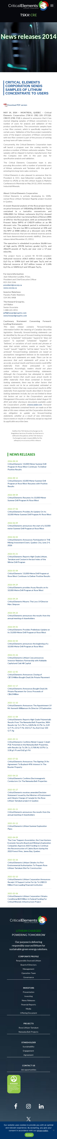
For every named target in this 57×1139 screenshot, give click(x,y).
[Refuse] (53, 1130)
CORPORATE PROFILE (28, 956)
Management (28, 969)
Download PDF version (17, 105)
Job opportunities (28, 1069)
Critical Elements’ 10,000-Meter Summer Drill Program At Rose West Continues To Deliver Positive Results (27, 467)
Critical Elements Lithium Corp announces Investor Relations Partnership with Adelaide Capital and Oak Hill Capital (27, 660)
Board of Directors (29, 965)
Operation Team (28, 973)
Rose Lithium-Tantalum (28, 1027)
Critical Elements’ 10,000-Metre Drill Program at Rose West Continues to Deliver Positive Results (29, 574)
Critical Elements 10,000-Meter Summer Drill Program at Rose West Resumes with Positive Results (27, 483)
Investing (28, 996)
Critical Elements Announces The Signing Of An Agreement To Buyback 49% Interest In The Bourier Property (28, 764)
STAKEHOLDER (28, 1042)
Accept (29, 1135)
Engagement (28, 1051)
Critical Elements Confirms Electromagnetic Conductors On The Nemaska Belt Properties (27, 779)
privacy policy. (42, 1130)
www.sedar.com (35, 404)
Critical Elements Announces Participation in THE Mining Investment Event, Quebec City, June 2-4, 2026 (29, 542)
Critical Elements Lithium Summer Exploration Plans (27, 827)
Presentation (28, 992)
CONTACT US (28, 1065)
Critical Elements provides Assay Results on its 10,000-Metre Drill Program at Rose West (28, 588)
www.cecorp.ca (10, 288)
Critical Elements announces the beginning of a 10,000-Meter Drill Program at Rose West (28, 645)
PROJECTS (28, 1023)
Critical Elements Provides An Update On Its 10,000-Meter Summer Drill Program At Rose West (29, 513)
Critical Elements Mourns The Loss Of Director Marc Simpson (28, 602)
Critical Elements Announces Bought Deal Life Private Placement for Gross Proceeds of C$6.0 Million (27, 691)
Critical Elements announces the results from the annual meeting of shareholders (29, 617)
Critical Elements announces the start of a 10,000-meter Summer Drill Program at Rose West (29, 527)
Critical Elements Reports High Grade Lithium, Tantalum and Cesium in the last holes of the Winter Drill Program (27, 559)
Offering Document (28, 1013)
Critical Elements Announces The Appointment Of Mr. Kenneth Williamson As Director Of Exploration (29, 706)
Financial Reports (28, 1004)
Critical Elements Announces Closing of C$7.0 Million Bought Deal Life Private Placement (29, 676)
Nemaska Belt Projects (28, 1032)
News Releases (28, 1000)
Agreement (28, 1055)
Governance (28, 977)
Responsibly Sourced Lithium (28, 960)
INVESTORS (28, 988)
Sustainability (28, 1046)
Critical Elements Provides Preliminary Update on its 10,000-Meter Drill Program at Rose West (29, 631)
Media (28, 1009)
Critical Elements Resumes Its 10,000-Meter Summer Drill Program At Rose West (27, 499)
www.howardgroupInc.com (15, 315)
